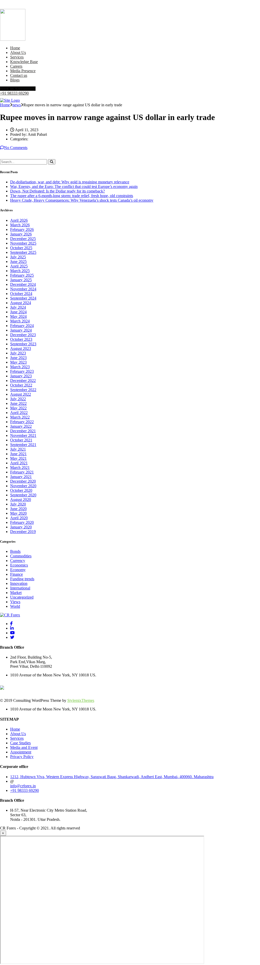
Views (15, 602)
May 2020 (18, 513)
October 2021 (21, 440)
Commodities (20, 556)
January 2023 (21, 376)
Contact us (18, 75)
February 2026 (22, 229)
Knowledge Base (24, 62)
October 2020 (21, 490)
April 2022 (19, 412)
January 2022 (21, 426)
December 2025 (23, 238)
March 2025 (20, 271)
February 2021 (22, 472)
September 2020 (23, 495)
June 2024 (18, 312)
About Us (18, 52)
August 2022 (20, 394)
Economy (18, 570)
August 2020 (20, 499)
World (15, 606)
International (20, 588)
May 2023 (18, 362)
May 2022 (18, 408)
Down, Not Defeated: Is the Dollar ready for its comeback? (57, 191)
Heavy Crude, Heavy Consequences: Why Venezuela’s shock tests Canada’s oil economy (81, 200)
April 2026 (19, 220)
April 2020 (19, 518)
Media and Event (24, 747)
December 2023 (23, 335)
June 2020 (18, 509)
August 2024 (20, 303)
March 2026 (20, 225)
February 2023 (22, 371)
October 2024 (21, 293)
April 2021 (19, 463)
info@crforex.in (23, 786)
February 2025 (22, 275)
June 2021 (18, 454)
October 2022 (21, 385)
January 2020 (21, 527)
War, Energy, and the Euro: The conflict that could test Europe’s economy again (74, 186)
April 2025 (19, 266)
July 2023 (18, 353)
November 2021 (23, 435)
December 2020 (23, 481)
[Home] (10, 100)
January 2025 (21, 280)
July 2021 (18, 449)
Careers (16, 66)
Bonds (15, 551)
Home (15, 48)
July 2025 (18, 257)
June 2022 (18, 403)
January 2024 (21, 330)
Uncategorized (22, 597)
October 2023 (21, 339)
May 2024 (18, 316)
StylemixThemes (80, 700)
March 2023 (20, 367)
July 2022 (18, 399)
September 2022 (23, 390)
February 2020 (22, 522)
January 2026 (21, 234)
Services (17, 57)
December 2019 (23, 531)
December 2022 (23, 380)
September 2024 (23, 298)
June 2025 (18, 261)
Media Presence (23, 71)
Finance (16, 574)
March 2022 (20, 417)
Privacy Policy (22, 756)
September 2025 (23, 252)
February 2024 (22, 325)
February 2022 (22, 422)
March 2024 (20, 321)
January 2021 (21, 476)
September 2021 (23, 444)
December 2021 (23, 431)
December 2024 (23, 284)
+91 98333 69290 (14, 93)
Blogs (15, 80)
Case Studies (20, 743)
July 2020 (18, 504)
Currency (17, 560)
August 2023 (20, 348)
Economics (19, 565)
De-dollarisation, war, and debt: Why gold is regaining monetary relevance (69, 182)
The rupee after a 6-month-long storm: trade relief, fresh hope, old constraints (71, 196)
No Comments (15, 147)
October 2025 (21, 248)
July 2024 (18, 307)
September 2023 (23, 344)
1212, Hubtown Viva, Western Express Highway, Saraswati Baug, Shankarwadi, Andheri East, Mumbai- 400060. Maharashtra (112, 777)
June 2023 (18, 357)
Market (16, 592)
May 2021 (18, 458)
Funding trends (22, 579)
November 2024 (23, 289)
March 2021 (20, 467)
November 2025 (23, 243)
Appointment (20, 752)
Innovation (18, 583)
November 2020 (23, 486)
